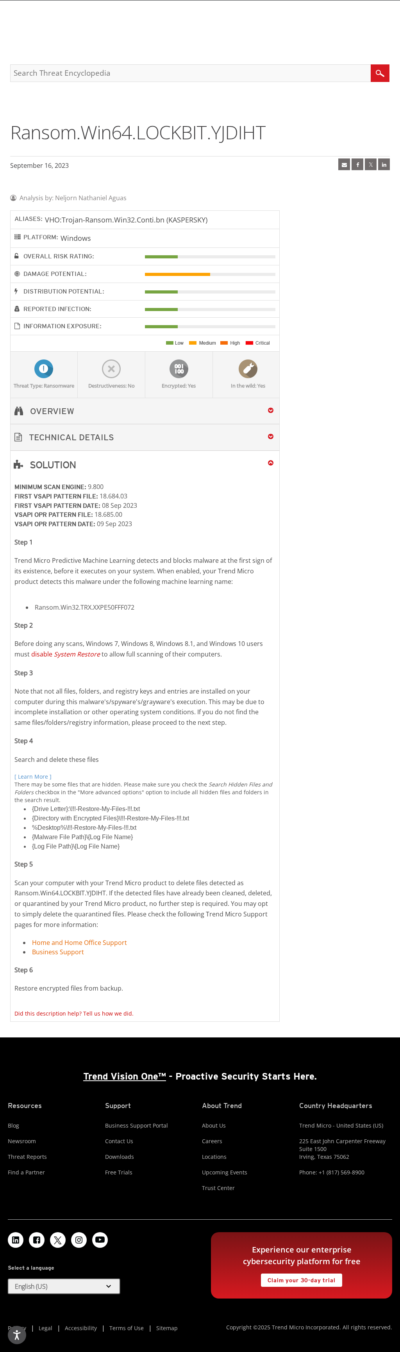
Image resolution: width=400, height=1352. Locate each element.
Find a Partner (26, 1172)
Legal (45, 1328)
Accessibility (81, 1328)
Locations (214, 1156)
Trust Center (218, 1188)
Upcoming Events (224, 1172)
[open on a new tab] (58, 1240)
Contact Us (119, 1141)
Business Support (58, 952)
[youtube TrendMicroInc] (100, 1240)
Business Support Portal (136, 1125)
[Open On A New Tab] (371, 164)
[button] (145, 437)
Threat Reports (27, 1156)
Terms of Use (126, 1328)
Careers (212, 1141)
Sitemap (167, 1328)
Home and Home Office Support (79, 942)
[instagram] (79, 1240)
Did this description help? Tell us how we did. (74, 1013)
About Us (214, 1125)
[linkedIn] (384, 164)
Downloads (119, 1156)
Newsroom (22, 1141)
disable (65, 654)
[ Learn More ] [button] (33, 776)
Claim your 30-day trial (298, 1278)
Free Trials (118, 1172)
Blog (13, 1125)
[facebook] (357, 164)
